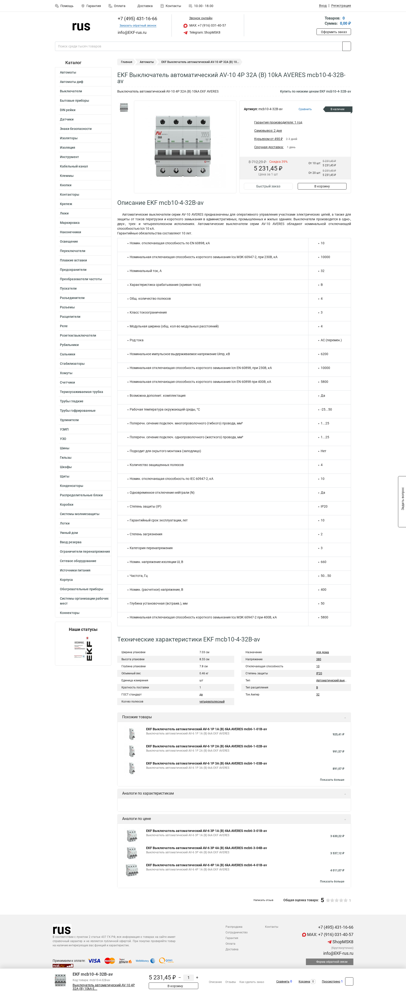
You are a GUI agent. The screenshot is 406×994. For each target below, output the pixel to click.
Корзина (304, 981)
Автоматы (68, 72)
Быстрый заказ (268, 186)
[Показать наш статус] (83, 648)
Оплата (119, 6)
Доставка (145, 6)
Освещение (69, 241)
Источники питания (75, 570)
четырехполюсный (212, 701)
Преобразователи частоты (81, 279)
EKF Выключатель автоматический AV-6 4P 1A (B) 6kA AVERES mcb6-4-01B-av (206, 865)
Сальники (67, 354)
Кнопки (65, 185)
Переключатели (72, 251)
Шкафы (66, 467)
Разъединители (72, 298)
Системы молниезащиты (79, 514)
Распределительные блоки (81, 495)
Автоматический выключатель (337, 680)
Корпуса (66, 580)
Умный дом (69, 533)
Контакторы (69, 194)
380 (318, 659)
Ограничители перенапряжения (85, 551)
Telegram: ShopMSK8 (204, 32)
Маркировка (70, 223)
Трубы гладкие (71, 401)
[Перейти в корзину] (319, 21)
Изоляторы (69, 138)
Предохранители (73, 270)
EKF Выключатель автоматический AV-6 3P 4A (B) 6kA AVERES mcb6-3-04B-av (206, 848)
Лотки (65, 523)
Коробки (66, 504)
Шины (64, 448)
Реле (64, 326)
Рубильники (69, 345)
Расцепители (70, 316)
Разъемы (67, 307)
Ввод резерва (71, 542)
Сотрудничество (237, 932)
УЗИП (64, 429)
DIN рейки (67, 110)
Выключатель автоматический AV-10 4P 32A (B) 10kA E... (104, 986)
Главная (126, 62)
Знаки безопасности (76, 129)
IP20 (319, 673)
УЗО (63, 439)
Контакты (173, 6)
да (201, 694)
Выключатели (71, 91)
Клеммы (67, 176)
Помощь (67, 6)
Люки (64, 213)
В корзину (322, 186)
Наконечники (70, 232)
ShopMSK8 (342, 941)
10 (318, 666)
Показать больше (332, 779)
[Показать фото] (124, 108)
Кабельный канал (74, 166)
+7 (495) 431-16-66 (137, 18)
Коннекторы (69, 613)
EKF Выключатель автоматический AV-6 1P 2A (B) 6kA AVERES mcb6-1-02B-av (206, 746)
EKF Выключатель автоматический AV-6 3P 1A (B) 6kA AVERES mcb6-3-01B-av (206, 831)
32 (318, 694)
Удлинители (69, 420)
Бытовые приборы (74, 100)
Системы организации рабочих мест (84, 601)
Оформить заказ (334, 32)
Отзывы (230, 982)
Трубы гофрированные (78, 410)
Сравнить (282, 981)
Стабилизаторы (72, 363)
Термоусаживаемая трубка (81, 392)
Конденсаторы (71, 486)
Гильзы (65, 457)
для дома (322, 652)
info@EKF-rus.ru (337, 953)
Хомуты (66, 373)
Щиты (64, 476)
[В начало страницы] (349, 981)
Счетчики (67, 382)
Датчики (67, 119)
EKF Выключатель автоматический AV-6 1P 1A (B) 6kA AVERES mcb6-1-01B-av (206, 729)
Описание (215, 982)
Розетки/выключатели (78, 335)
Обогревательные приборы (81, 589)
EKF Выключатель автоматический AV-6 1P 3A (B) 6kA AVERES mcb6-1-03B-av (206, 763)
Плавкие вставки (73, 260)
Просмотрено (331, 981)
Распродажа (234, 926)
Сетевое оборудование (78, 561)
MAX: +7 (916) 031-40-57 (207, 25)
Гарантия (93, 6)
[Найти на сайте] (346, 46)
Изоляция (67, 147)
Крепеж (66, 204)
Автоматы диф (71, 82)
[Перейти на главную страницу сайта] (81, 25)
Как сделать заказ (251, 982)
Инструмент (69, 157)
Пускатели (68, 288)
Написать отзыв (263, 900)
